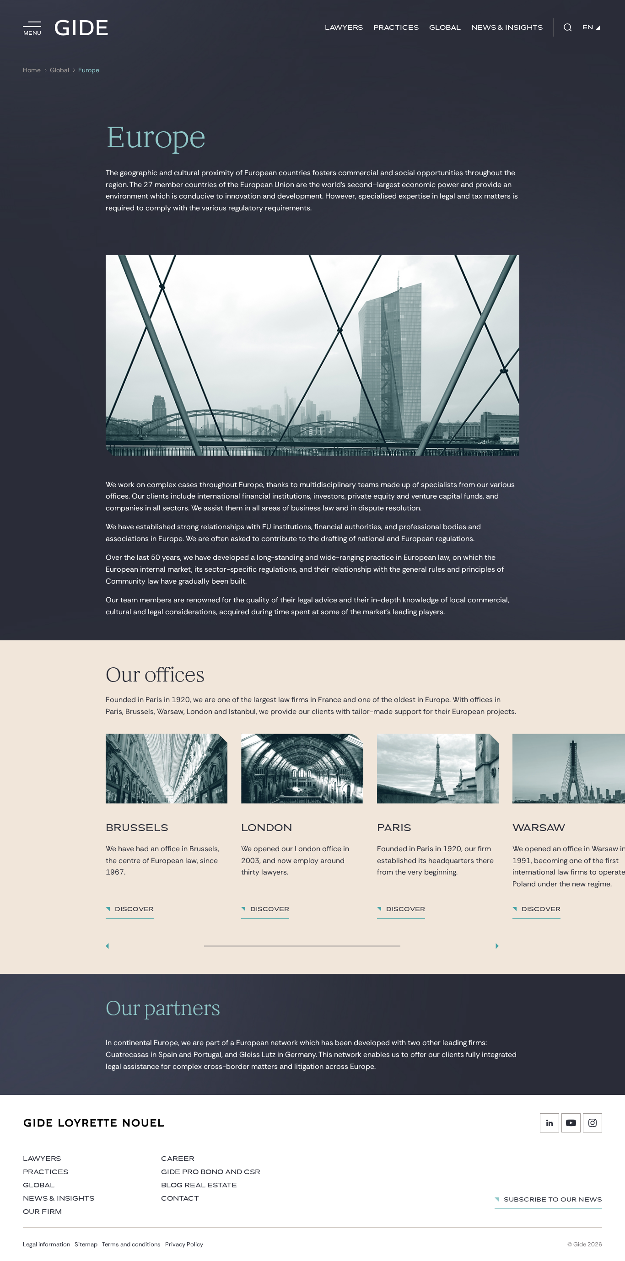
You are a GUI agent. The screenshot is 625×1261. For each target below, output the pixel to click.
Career (177, 1158)
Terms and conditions (131, 1244)
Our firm (42, 1211)
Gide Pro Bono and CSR (210, 1172)
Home (32, 70)
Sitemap (86, 1244)
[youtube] (571, 1122)
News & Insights (507, 27)
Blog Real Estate (199, 1185)
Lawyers (344, 27)
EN (587, 27)
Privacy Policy (184, 1244)
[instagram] (592, 1122)
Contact (180, 1198)
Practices (396, 27)
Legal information (46, 1244)
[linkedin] (549, 1122)
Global (445, 27)
